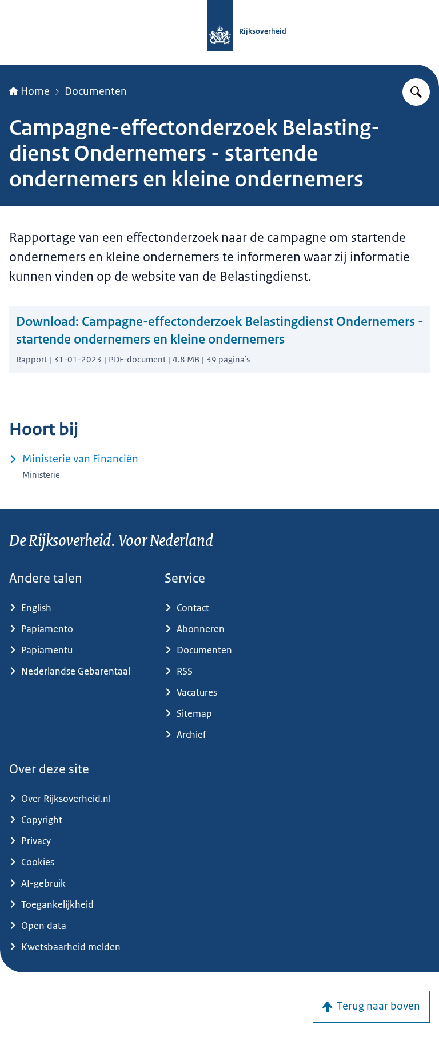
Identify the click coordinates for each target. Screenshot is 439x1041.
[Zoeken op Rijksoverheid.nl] (416, 92)
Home (35, 91)
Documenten (96, 91)
